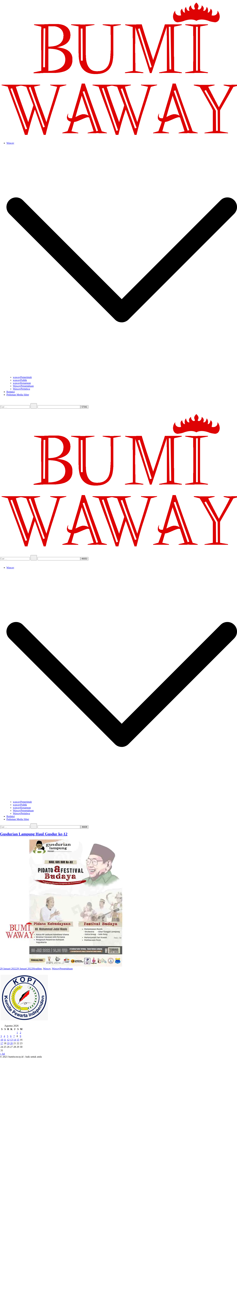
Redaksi (10, 391)
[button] (1, 971)
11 (5, 1039)
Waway (10, 143)
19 (8, 1043)
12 (8, 1039)
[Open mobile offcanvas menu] (1, 410)
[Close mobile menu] (1, 562)
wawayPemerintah (22, 377)
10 (1, 1039)
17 (1, 1043)
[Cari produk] (3, 401)
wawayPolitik (20, 380)
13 (11, 1039)
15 (18, 1039)
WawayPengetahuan (23, 386)
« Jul (2, 1053)
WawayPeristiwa (21, 388)
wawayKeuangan (22, 383)
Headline (37, 968)
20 (11, 1043)
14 (14, 1039)
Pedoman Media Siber (17, 394)
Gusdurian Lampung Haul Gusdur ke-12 (33, 834)
